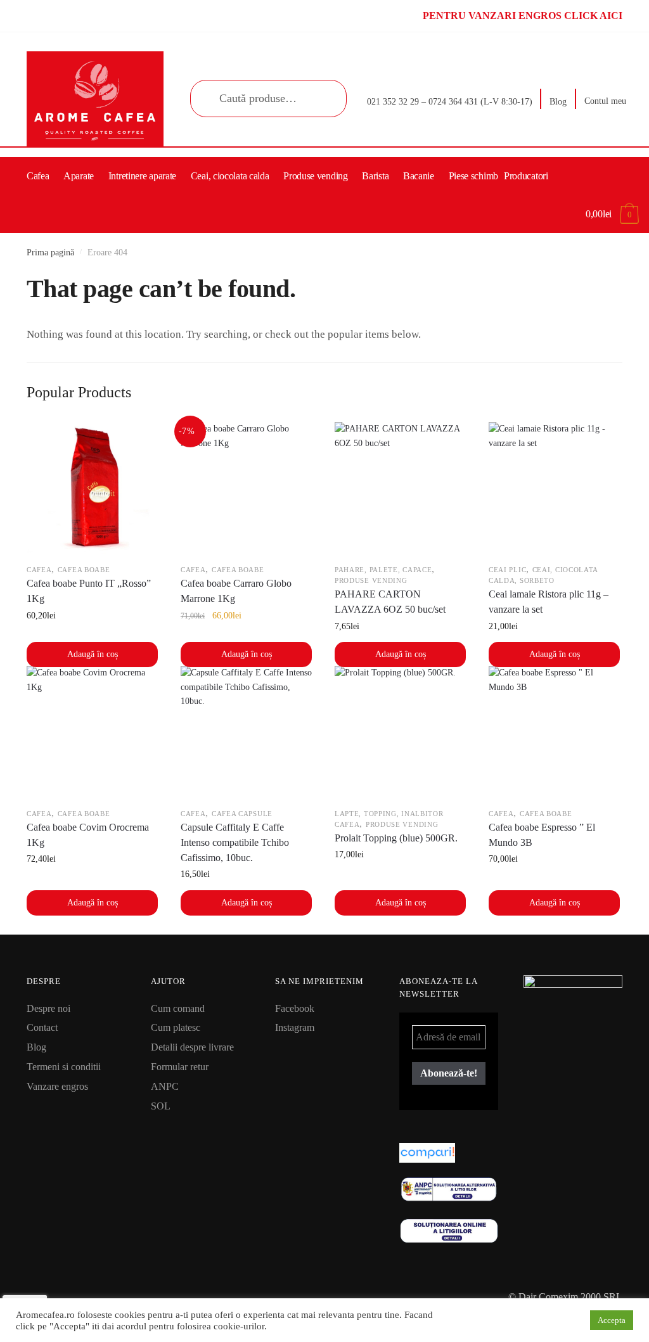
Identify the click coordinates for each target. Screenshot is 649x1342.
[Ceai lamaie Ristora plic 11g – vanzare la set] (554, 487)
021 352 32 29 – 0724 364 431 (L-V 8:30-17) (449, 101)
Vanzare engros (57, 1086)
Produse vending (371, 580)
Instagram (294, 1027)
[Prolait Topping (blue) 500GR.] (400, 731)
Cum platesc (175, 1027)
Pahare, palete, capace (383, 569)
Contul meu (605, 101)
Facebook (294, 1008)
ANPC (165, 1086)
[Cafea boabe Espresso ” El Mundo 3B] (554, 731)
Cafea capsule (242, 813)
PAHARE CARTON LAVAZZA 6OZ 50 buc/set (390, 602)
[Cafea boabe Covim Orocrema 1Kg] (92, 731)
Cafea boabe (84, 569)
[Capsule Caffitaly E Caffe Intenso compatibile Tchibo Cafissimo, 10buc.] (246, 731)
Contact (42, 1027)
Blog (558, 101)
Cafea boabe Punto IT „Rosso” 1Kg (89, 591)
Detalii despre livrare (192, 1047)
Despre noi (48, 1008)
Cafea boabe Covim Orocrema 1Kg (88, 835)
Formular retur (180, 1066)
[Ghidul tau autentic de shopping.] (448, 1153)
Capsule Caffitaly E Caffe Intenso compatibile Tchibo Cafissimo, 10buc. (235, 842)
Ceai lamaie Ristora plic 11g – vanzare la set (548, 602)
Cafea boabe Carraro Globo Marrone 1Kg (236, 591)
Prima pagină (50, 252)
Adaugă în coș (92, 654)
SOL (160, 1106)
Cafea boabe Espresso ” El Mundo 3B (542, 835)
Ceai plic (507, 569)
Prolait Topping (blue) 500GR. (396, 838)
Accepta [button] (612, 1320)
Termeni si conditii (64, 1066)
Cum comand (178, 1008)
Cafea (39, 569)
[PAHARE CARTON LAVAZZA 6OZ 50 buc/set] (400, 487)
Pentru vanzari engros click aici (522, 15)
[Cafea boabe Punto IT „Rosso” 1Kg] (92, 487)
